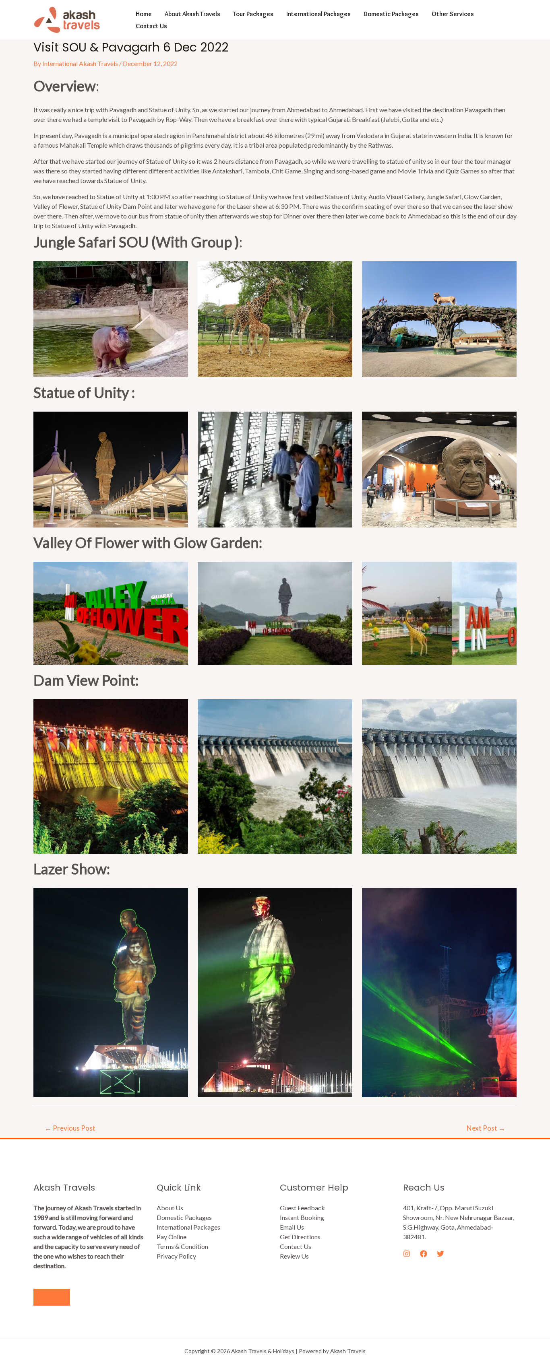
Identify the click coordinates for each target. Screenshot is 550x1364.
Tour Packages (253, 14)
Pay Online (171, 1236)
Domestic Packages (391, 14)
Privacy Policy (176, 1256)
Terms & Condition (182, 1246)
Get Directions (300, 1236)
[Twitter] (440, 1253)
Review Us (294, 1256)
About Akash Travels (192, 14)
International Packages (318, 14)
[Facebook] (423, 1253)
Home (144, 14)
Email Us (292, 1227)
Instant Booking (302, 1217)
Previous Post (70, 1128)
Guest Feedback (302, 1208)
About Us (170, 1208)
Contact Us (151, 26)
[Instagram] (406, 1253)
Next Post (486, 1128)
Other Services (453, 14)
